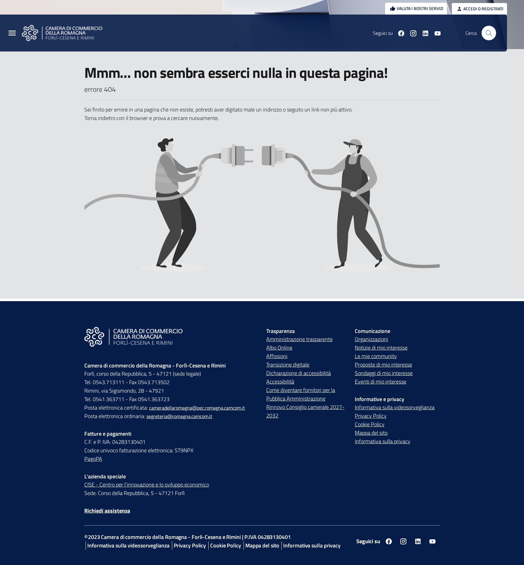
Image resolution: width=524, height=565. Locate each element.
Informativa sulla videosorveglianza (395, 407)
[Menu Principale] (12, 33)
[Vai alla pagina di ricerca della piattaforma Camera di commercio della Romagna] (489, 33)
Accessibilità (280, 381)
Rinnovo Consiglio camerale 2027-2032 (305, 411)
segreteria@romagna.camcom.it (179, 416)
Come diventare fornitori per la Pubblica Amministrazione (300, 394)
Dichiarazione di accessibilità (298, 373)
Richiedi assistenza (107, 511)
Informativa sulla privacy (382, 441)
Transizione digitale (287, 365)
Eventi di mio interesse (380, 381)
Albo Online (279, 348)
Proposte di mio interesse (383, 365)
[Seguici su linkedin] (423, 33)
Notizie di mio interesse (381, 348)
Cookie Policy (370, 424)
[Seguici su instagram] (411, 33)
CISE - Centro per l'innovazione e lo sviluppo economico (146, 484)
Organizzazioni (371, 339)
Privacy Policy (371, 416)
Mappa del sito (371, 433)
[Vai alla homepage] (66, 33)
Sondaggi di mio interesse (384, 373)
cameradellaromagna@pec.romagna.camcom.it (197, 407)
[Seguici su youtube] (435, 33)
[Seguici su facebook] (399, 33)
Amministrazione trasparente (299, 339)
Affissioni (276, 356)
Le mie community (376, 356)
